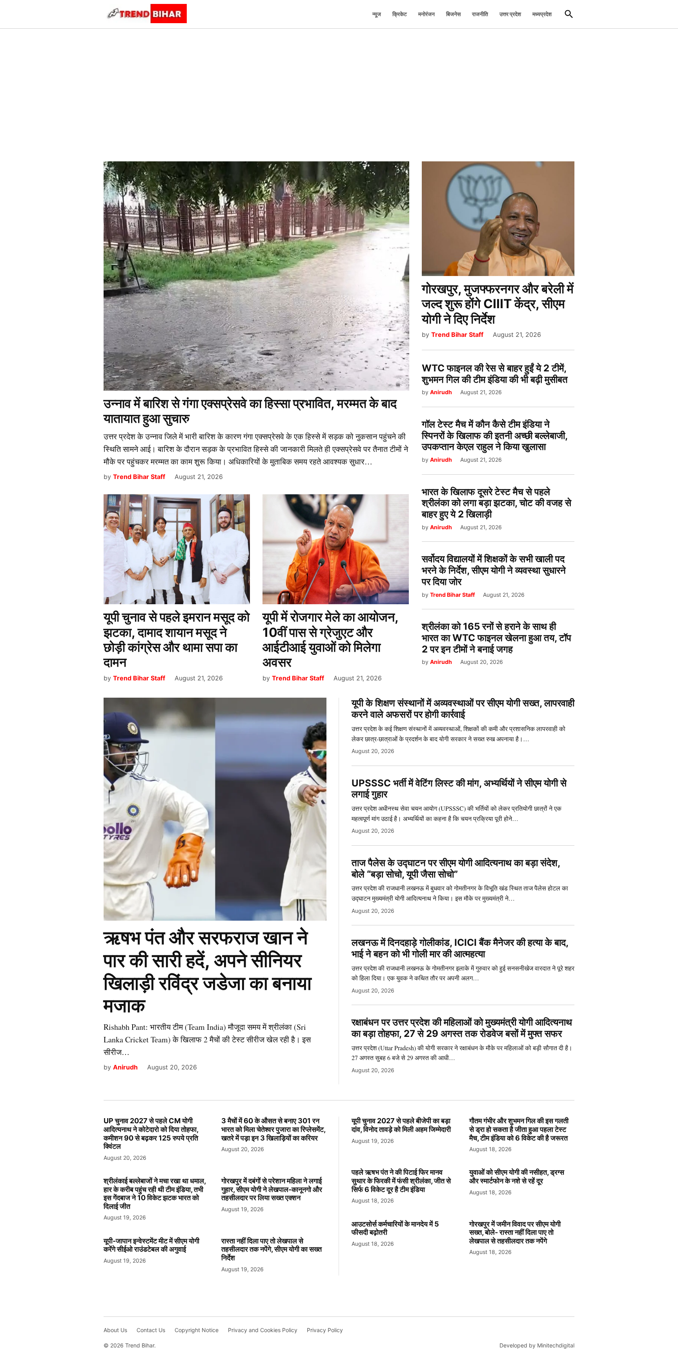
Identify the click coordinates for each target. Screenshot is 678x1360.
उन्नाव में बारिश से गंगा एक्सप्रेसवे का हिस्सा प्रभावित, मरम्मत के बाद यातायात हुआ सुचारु (250, 411)
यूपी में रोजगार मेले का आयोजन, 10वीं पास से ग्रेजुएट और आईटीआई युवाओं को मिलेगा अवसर (330, 639)
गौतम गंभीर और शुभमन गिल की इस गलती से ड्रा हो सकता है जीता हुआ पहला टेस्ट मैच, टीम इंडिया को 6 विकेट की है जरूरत (519, 1129)
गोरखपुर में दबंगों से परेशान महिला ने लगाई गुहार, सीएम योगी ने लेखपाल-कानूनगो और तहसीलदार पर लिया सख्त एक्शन (271, 1189)
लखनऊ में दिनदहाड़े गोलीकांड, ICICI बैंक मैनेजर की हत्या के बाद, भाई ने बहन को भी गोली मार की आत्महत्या (460, 948)
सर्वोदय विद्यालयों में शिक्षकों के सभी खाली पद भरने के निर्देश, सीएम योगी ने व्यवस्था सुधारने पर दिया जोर (494, 570)
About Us (115, 1330)
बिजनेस (453, 14)
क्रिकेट (399, 14)
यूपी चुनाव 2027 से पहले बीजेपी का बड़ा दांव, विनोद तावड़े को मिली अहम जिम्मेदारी (401, 1125)
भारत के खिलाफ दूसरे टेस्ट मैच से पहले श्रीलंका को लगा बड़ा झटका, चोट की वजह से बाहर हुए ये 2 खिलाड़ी (496, 503)
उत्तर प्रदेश (510, 14)
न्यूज (376, 14)
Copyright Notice (197, 1330)
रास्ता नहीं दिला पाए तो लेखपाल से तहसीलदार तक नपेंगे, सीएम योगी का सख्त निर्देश (271, 1249)
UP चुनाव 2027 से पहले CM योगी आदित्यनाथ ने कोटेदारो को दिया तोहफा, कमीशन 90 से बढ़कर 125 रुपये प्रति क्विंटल (151, 1133)
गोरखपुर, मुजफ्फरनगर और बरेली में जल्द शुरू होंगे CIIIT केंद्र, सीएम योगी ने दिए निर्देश (498, 304)
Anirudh (441, 392)
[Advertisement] (339, 91)
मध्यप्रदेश (542, 14)
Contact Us (151, 1330)
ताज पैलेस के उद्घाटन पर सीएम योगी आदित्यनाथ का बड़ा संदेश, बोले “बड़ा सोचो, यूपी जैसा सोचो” (456, 868)
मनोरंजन (426, 14)
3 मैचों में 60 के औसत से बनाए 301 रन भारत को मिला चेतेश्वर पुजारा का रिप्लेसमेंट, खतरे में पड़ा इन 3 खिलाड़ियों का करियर (273, 1129)
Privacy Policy (325, 1330)
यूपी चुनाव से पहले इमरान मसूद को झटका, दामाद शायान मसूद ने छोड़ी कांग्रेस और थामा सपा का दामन (177, 639)
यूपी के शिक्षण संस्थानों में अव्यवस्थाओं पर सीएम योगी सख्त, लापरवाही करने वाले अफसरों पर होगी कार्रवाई (463, 708)
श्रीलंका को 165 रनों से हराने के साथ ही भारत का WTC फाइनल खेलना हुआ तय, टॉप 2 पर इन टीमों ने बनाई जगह (496, 638)
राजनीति (480, 14)
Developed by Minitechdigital (536, 1345)
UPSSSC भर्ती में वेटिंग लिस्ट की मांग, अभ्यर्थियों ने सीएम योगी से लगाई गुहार (459, 788)
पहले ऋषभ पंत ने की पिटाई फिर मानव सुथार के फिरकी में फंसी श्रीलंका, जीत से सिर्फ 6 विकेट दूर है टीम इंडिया (401, 1180)
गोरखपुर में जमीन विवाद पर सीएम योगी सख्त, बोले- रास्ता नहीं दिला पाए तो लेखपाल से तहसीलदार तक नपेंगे (515, 1232)
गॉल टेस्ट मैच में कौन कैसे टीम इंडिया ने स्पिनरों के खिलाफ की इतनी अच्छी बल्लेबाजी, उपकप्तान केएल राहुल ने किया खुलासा (494, 436)
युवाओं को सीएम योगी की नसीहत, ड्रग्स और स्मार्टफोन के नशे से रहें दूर (516, 1176)
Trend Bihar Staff (139, 477)
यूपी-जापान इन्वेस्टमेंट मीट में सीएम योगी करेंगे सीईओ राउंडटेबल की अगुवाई (151, 1245)
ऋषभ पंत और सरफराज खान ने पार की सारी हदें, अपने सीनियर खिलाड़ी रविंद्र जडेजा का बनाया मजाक (208, 971)
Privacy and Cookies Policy (262, 1330)
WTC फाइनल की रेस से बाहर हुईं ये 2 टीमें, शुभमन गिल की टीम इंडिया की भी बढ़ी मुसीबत (495, 373)
